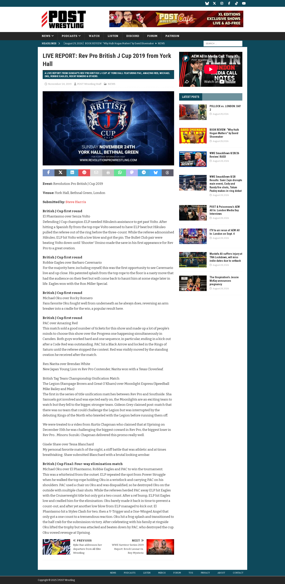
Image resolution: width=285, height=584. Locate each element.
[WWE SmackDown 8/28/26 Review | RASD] (193, 159)
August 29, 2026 (220, 114)
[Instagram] (221, 3)
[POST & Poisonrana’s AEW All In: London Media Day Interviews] (193, 213)
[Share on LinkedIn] (72, 172)
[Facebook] (229, 3)
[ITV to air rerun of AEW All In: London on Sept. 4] (193, 236)
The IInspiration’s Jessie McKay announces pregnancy (224, 281)
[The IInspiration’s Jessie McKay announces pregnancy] (193, 283)
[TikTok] (236, 3)
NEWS (46, 36)
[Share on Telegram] (144, 172)
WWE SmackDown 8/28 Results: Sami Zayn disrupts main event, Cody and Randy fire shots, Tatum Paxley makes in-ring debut (226, 183)
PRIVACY (205, 573)
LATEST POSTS (190, 96)
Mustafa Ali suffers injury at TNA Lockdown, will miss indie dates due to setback (226, 257)
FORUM (152, 36)
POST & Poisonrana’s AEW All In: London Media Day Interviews (225, 210)
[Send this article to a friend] (96, 172)
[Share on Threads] (168, 172)
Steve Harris (76, 202)
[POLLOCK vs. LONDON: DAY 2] (193, 112)
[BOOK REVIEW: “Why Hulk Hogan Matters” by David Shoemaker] (193, 135)
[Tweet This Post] (60, 172)
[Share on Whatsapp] (120, 172)
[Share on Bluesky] (156, 172)
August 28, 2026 (221, 161)
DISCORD (132, 36)
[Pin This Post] (84, 172)
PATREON (172, 36)
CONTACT (238, 573)
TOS (191, 573)
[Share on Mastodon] (132, 172)
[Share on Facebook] (48, 172)
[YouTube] (243, 3)
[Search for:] (223, 43)
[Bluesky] (207, 3)
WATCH (94, 36)
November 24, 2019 (60, 84)
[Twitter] (214, 3)
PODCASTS (69, 36)
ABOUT (221, 573)
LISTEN (113, 36)
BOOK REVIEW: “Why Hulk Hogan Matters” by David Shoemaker (224, 133)
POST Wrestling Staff (89, 84)
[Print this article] (108, 172)
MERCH (162, 573)
